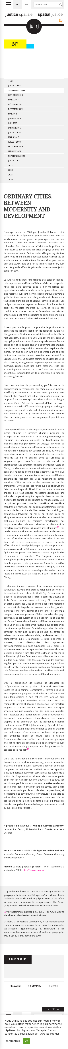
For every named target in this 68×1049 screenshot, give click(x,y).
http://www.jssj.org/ (33, 870)
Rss (60, 20)
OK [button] (26, 1040)
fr (17, 4)
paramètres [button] (12, 1041)
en (26, 4)
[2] (5, 912)
